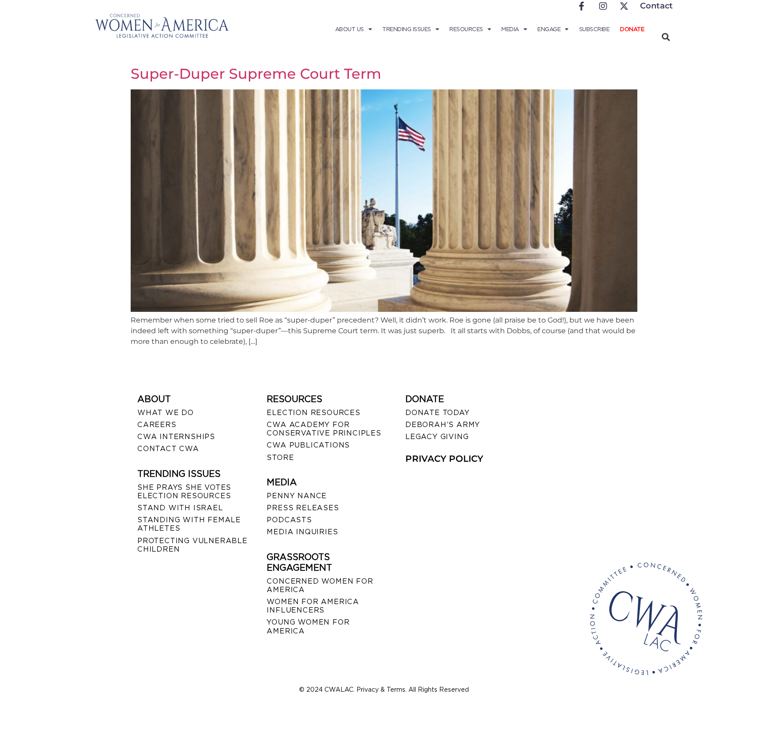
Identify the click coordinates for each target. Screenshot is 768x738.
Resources (466, 29)
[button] (665, 36)
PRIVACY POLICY (444, 458)
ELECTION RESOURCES (313, 412)
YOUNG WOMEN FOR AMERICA (308, 626)
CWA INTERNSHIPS (176, 436)
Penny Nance (297, 496)
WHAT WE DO (165, 412)
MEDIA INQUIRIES (302, 532)
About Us (349, 29)
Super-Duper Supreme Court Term (256, 73)
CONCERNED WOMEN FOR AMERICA (320, 585)
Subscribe (594, 29)
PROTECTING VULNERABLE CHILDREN (192, 544)
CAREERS (156, 424)
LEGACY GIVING (436, 436)
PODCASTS (289, 520)
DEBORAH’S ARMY (442, 424)
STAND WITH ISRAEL (180, 508)
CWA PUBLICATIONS (308, 445)
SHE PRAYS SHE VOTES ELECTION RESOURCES (184, 491)
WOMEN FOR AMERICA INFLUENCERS (313, 605)
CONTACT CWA (168, 448)
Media (510, 29)
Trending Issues (406, 29)
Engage (548, 29)
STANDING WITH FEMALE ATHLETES (189, 524)
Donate (632, 29)
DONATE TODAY (437, 412)
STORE (280, 457)
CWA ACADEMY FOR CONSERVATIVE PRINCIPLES (324, 428)
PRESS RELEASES (303, 508)
